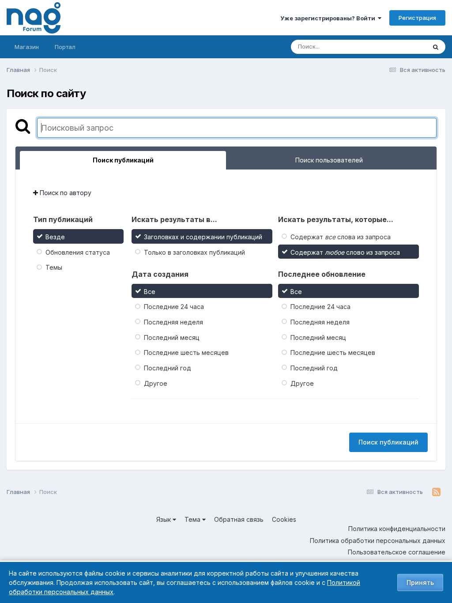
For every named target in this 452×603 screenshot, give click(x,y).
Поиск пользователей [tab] (329, 160)
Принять (420, 582)
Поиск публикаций (388, 442)
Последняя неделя (173, 322)
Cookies (284, 519)
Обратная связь (239, 519)
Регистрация (417, 17)
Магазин (27, 46)
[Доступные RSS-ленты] (436, 492)
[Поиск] (435, 47)
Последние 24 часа (174, 306)
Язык (164, 519)
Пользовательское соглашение (396, 552)
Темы (53, 267)
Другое (155, 383)
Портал (65, 46)
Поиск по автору (64, 192)
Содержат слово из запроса (345, 252)
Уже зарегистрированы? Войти (329, 18)
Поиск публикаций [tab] (123, 160)
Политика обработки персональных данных (377, 540)
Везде (406, 46)
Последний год (167, 368)
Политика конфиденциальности (396, 528)
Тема (193, 519)
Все (149, 291)
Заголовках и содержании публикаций (203, 237)
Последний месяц (172, 337)
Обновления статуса (77, 252)
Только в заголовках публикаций (194, 252)
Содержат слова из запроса (340, 237)
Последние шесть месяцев (186, 352)
